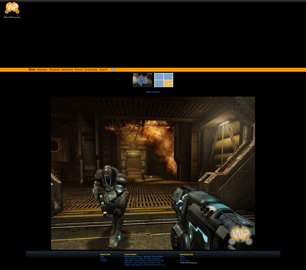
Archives (103, 259)
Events (79, 69)
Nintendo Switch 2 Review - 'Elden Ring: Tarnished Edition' (143, 257)
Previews (54, 69)
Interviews (67, 69)
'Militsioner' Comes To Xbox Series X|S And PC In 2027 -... (144, 263)
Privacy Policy (184, 261)
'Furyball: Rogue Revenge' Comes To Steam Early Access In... (145, 265)
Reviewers (103, 261)
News (102, 257)
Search (103, 69)
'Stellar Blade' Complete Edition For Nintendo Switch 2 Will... (144, 261)
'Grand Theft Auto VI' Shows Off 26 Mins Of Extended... (143, 259)
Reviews (42, 69)
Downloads (90, 69)
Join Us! (183, 259)
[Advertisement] (153, 44)
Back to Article (153, 92)
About (182, 257)
